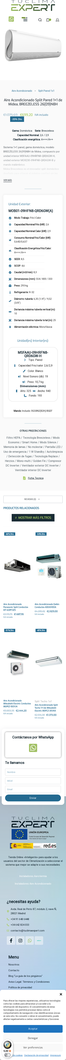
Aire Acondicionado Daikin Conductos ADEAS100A (47, 606)
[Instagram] (20, 940)
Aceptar (33, 1028)
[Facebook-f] (11, 940)
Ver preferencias (33, 1047)
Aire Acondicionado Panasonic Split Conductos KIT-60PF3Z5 (15, 607)
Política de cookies (14, 1055)
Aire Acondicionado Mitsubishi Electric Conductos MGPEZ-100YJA (17, 703)
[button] (61, 994)
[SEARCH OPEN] (40, 20)
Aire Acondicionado (22, 90)
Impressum (55, 1055)
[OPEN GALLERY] (33, 45)
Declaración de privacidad (36, 1055)
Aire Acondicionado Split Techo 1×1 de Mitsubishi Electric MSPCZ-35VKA (46, 708)
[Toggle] (7, 180)
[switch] (7, 1055)
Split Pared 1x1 (46, 90)
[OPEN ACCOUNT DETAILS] (57, 20)
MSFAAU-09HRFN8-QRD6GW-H (33, 354)
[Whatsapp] (29, 940)
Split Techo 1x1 (43, 701)
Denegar (33, 1038)
